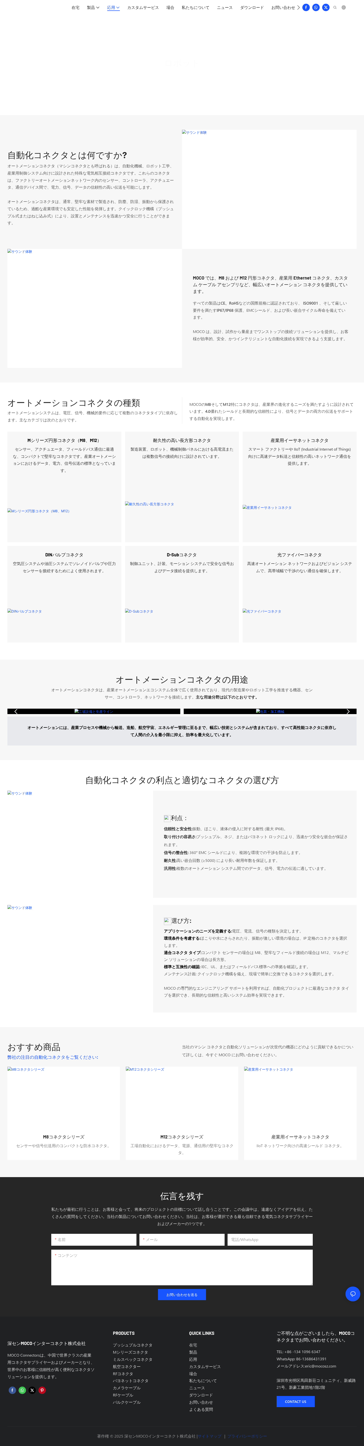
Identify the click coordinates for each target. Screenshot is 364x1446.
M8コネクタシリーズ (63, 1136)
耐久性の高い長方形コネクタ (182, 440)
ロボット (209, 76)
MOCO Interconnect (163, 76)
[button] (298, 7)
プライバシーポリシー (247, 1436)
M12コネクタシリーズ (181, 1136)
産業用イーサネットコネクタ (300, 440)
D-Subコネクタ (182, 554)
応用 (191, 76)
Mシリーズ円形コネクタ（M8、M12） (64, 440)
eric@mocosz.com (320, 1366)
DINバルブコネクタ (64, 554)
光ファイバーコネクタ (299, 554)
